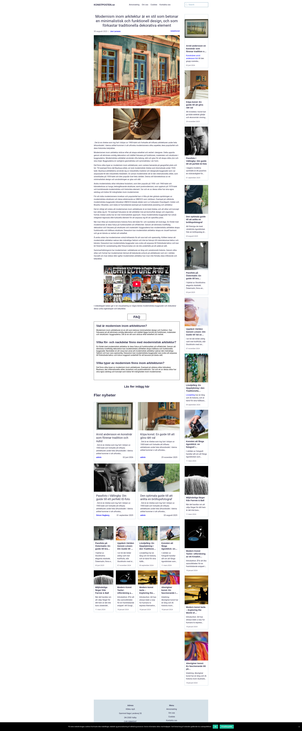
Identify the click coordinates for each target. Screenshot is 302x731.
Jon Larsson (115, 31)
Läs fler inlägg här (136, 386)
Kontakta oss (164, 5)
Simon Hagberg (102, 515)
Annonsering (134, 5)
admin (98, 457)
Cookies (154, 5)
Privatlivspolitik (226, 726)
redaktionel (175, 31)
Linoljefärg (190, 395)
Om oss (145, 5)
